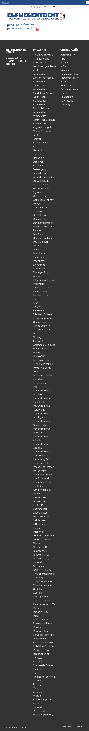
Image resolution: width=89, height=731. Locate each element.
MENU (5, 3)
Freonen (37, 306)
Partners (37, 608)
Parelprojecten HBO (44, 604)
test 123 (37, 684)
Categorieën (39, 196)
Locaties (37, 528)
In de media (39, 383)
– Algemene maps (43, 55)
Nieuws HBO (40, 547)
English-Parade (41, 287)
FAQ (35, 303)
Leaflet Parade (41, 505)
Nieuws (37, 543)
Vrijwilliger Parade (43, 715)
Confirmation (40, 207)
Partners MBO (40, 612)
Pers (35, 615)
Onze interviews (69, 89)
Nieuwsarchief (41, 566)
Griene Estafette (42, 325)
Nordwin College (42, 570)
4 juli (35, 70)
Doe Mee (38, 234)
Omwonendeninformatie (46, 573)
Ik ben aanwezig (41, 360)
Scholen (37, 661)
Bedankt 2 (38, 158)
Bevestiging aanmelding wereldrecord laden (44, 173)
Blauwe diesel (41, 180)
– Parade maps (41, 58)
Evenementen (40, 291)
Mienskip (38, 531)
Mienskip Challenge (44, 535)
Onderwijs (38, 577)
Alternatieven (67, 55)
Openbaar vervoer (42, 581)
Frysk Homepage (42, 318)
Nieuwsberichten (69, 74)
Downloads (39, 253)
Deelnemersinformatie (45, 222)
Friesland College (42, 314)
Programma (39, 638)
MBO (63, 66)
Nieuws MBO (40, 550)
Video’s (37, 695)
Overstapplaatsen (42, 600)
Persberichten (40, 619)
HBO (62, 58)
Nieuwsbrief (67, 85)
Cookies (37, 211)
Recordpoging (41, 650)
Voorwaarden (40, 711)
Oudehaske (39, 589)
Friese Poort (39, 310)
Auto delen (39, 146)
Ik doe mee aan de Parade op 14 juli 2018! (43, 368)
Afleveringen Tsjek (43, 123)
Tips (35, 688)
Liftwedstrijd (40, 524)
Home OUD (39, 356)
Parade (64, 93)
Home (36, 352)
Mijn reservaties (41, 539)
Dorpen (37, 249)
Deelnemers (39, 219)
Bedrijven (38, 161)
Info (35, 386)
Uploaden (38, 692)
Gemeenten (39, 322)
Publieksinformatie (43, 646)
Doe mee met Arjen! (44, 238)
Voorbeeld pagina (42, 699)
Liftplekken (39, 520)
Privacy (37, 627)
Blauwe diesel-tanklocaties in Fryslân (41, 188)
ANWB (36, 135)
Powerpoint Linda (42, 623)
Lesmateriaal (40, 509)
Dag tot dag (39, 215)
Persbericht (66, 96)
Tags (35, 673)
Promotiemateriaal (43, 642)
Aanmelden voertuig (44, 119)
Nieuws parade (41, 554)
